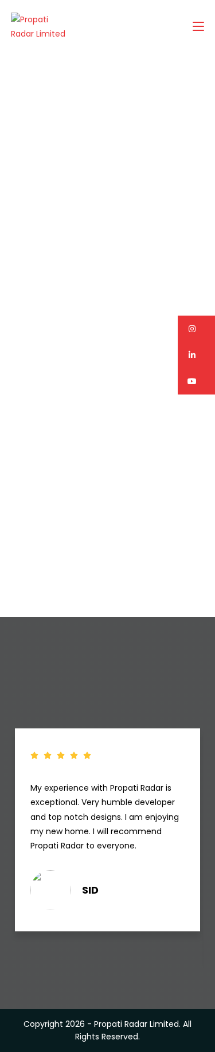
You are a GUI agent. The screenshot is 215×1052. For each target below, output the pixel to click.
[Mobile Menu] (198, 26)
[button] (196, 329)
